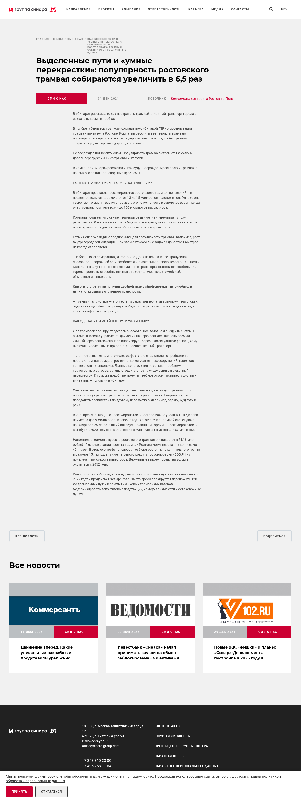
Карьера (196, 9)
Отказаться (51, 791)
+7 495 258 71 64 (96, 766)
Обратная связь (169, 756)
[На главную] (32, 9)
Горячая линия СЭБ (172, 736)
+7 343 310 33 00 (96, 760)
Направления (78, 9)
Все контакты (167, 726)
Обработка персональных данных (187, 766)
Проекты (106, 9)
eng (284, 9)
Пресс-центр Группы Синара (181, 746)
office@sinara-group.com (100, 746)
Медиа (217, 9)
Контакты (240, 9)
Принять (19, 791)
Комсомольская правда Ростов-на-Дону (202, 98)
